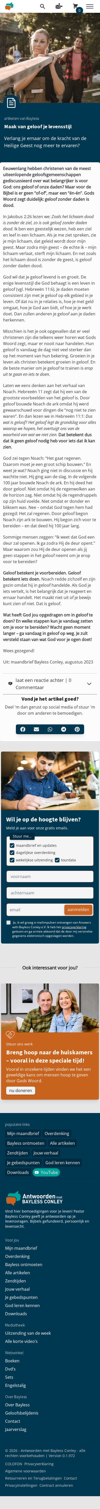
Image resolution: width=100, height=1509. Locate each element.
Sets (9, 1377)
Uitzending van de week (28, 1333)
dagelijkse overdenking (35, 852)
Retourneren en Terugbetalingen (33, 1478)
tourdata (68, 860)
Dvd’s (10, 1369)
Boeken (12, 1361)
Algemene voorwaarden (25, 1471)
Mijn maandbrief (23, 1133)
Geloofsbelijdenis (21, 1413)
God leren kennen (62, 1162)
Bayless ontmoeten (25, 1143)
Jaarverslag (15, 1429)
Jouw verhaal (46, 1153)
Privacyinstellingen (21, 1485)
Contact (12, 1421)
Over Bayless (17, 1405)
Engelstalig (15, 1385)
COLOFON (13, 1463)
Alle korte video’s (21, 1341)
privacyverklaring (74, 927)
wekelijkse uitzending (34, 860)
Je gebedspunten (23, 1162)
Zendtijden (17, 1153)
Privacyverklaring (39, 1463)
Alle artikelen (62, 1143)
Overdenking (57, 1133)
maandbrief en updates (36, 845)
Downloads (18, 1172)
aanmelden (78, 909)
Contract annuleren (56, 1485)
